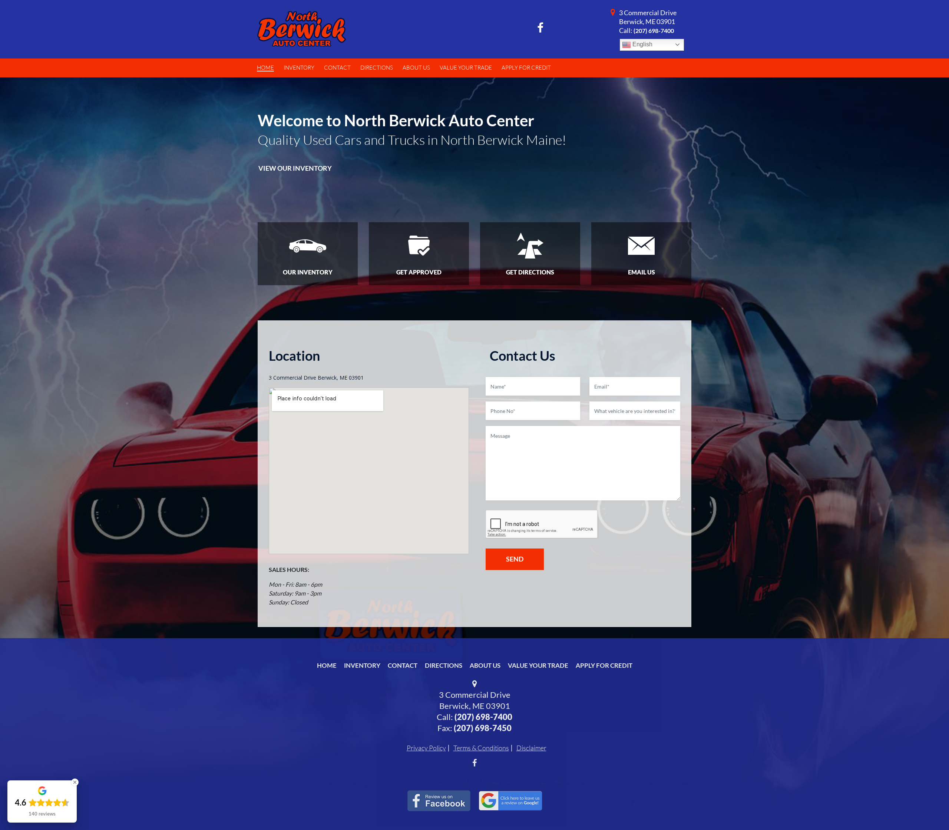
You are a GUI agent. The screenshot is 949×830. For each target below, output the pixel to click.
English (641, 44)
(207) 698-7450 (483, 728)
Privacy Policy (426, 748)
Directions (443, 665)
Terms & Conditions (481, 748)
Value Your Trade (538, 665)
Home (327, 665)
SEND (514, 559)
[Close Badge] (75, 782)
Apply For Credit (604, 665)
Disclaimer (531, 748)
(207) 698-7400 (654, 30)
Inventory (362, 665)
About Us (485, 665)
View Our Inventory (295, 168)
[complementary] (927, 808)
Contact (402, 665)
